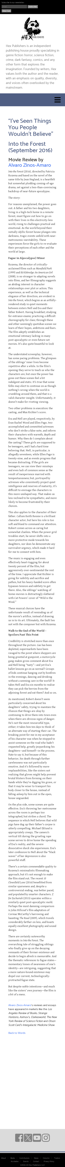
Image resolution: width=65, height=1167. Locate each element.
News (36, 1158)
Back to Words (17, 1033)
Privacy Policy (49, 1161)
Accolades (15, 1161)
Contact (36, 1161)
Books (12, 1158)
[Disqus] (32, 1078)
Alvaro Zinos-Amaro (29, 165)
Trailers (57, 1158)
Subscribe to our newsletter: (13, 2)
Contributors (25, 1158)
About (3, 1158)
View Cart (6, 11)
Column (46, 1158)
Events (26, 1161)
